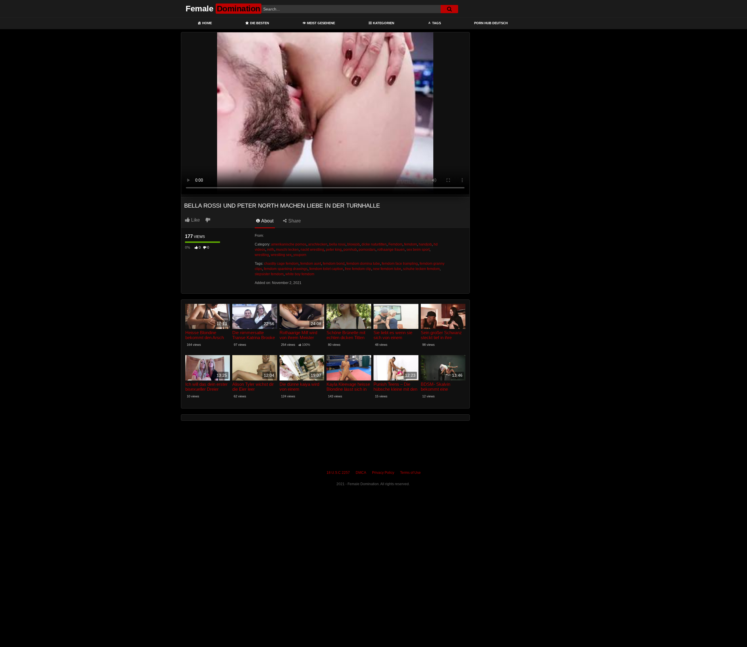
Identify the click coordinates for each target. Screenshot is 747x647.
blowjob (353, 244)
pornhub (350, 250)
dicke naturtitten (374, 244)
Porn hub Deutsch (491, 23)
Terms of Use (410, 473)
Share (294, 220)
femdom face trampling (400, 264)
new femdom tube (387, 269)
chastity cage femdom (281, 264)
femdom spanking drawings (286, 269)
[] (449, 9)
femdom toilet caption (326, 269)
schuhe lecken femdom (421, 269)
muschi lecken (287, 250)
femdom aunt (310, 264)
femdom (410, 244)
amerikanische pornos (288, 244)
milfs (270, 250)
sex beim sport (418, 250)
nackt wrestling (312, 250)
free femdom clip (358, 269)
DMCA (361, 473)
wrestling (262, 255)
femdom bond (334, 264)
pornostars (367, 250)
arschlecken (317, 244)
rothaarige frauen (391, 250)
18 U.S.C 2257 (338, 473)
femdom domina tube (363, 264)
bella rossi (337, 244)
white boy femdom (299, 274)
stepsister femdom (269, 274)
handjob (425, 244)
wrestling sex (281, 255)
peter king (334, 250)
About (266, 220)
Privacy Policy (383, 473)
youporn (299, 255)
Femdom (395, 244)
